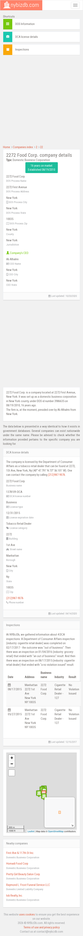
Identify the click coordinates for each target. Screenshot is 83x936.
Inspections (22, 49)
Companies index (23, 147)
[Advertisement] (41, 99)
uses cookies (27, 914)
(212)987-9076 (56, 475)
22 (41, 147)
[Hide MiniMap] (72, 825)
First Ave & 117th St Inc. (20, 853)
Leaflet (31, 831)
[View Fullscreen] (12, 773)
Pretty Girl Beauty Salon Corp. (23, 874)
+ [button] (11, 757)
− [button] (11, 763)
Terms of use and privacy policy (42, 927)
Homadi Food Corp (17, 863)
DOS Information (25, 24)
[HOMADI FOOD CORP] (44, 796)
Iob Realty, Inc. (14, 895)
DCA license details (26, 37)
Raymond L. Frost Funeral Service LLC (28, 885)
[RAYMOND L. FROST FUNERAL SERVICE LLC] (39, 793)
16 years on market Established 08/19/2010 (41, 167)
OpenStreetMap (55, 831)
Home (6, 147)
